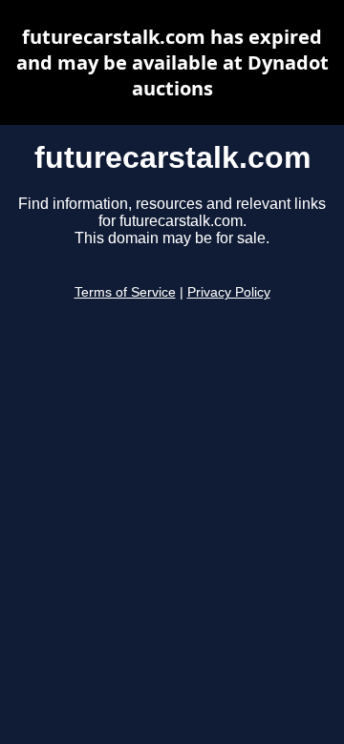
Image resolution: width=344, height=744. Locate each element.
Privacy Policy (228, 292)
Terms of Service (125, 292)
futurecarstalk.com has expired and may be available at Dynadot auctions (172, 62)
